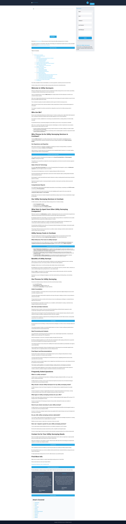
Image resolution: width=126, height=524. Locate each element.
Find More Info (39, 80)
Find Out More (53, 320)
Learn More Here (53, 444)
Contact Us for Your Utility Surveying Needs (43, 79)
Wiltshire (36, 517)
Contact (92, 3)
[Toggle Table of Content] (32, 53)
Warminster (37, 512)
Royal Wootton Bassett (39, 511)
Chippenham (34, 464)
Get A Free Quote (53, 495)
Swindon (36, 514)
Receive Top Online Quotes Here (53, 467)
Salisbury (36, 515)
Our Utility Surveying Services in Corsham (43, 62)
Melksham (38, 464)
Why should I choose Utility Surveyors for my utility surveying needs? (48, 74)
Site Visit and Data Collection (43, 69)
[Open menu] (88, 3)
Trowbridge (45, 464)
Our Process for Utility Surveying (41, 67)
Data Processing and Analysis (43, 70)
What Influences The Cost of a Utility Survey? (45, 65)
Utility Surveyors (39, 41)
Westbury (36, 509)
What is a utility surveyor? (42, 73)
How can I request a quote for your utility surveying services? (47, 78)
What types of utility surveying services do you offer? (46, 75)
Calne (41, 464)
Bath (48, 464)
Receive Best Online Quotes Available (53, 246)
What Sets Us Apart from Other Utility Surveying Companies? (45, 63)
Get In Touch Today (53, 47)
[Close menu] (91, 2)
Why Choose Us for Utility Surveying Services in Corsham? (45, 58)
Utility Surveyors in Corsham (38, 54)
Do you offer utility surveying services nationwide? (45, 77)
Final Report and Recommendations (44, 71)
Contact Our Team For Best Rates (53, 154)
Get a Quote (53, 36)
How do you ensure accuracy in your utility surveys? (46, 76)
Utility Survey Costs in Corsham (41, 64)
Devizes (36, 508)
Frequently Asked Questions (41, 72)
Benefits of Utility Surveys (40, 66)
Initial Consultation (41, 68)
